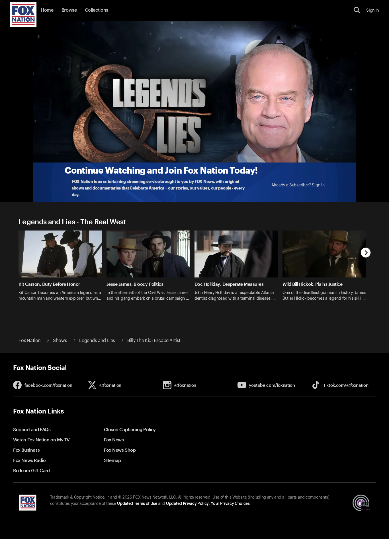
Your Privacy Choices (230, 504)
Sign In (318, 185)
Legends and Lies (97, 340)
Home (47, 10)
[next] (366, 253)
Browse (69, 10)
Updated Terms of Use (137, 504)
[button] (357, 10)
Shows (60, 340)
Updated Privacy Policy (187, 504)
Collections (96, 10)
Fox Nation (30, 340)
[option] (63, 269)
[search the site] (357, 10)
